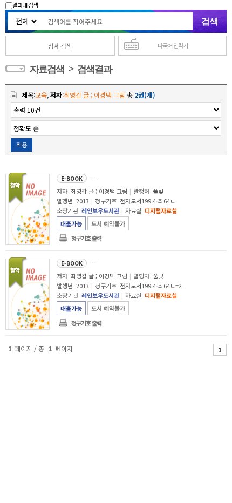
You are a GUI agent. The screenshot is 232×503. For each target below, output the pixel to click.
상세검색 (60, 45)
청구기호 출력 (86, 238)
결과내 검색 (25, 5)
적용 (21, 144)
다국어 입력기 (173, 45)
